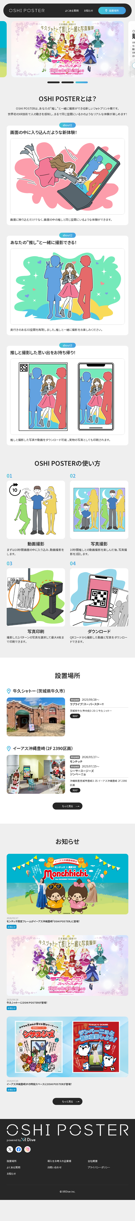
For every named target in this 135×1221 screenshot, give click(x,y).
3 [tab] (81, 82)
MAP (75, 716)
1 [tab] (53, 82)
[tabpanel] (67, 49)
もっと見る (67, 806)
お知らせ (88, 10)
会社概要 (93, 1161)
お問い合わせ (54, 1167)
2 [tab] (67, 82)
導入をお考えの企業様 (59, 1161)
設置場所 (12, 1161)
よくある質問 (72, 10)
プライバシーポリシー (99, 1167)
